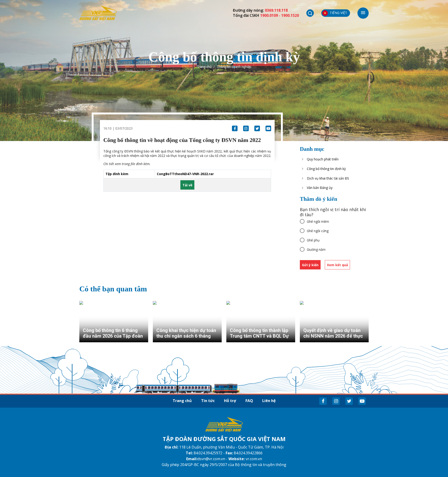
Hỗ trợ (230, 400)
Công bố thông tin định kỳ (326, 168)
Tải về (187, 185)
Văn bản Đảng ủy (319, 187)
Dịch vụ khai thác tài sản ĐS (328, 178)
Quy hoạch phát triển (323, 159)
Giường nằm (316, 249)
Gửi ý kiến (310, 265)
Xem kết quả (337, 265)
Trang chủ (204, 67)
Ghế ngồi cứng (318, 231)
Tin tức (208, 400)
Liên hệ (269, 400)
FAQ (249, 400)
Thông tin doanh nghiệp (234, 67)
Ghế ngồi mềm (318, 221)
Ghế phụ (313, 240)
